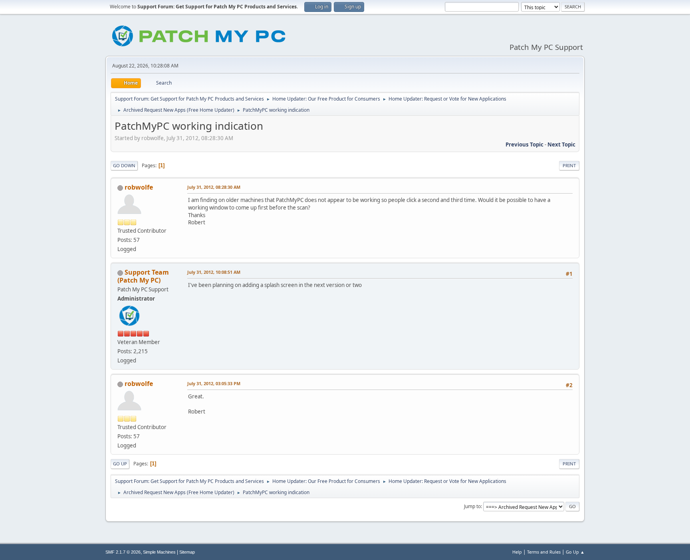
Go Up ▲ (575, 552)
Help (517, 552)
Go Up (120, 464)
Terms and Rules (544, 552)
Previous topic (524, 144)
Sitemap (187, 552)
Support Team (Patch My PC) (143, 276)
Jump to (472, 506)
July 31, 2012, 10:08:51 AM (213, 272)
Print (569, 165)
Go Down (124, 165)
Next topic (561, 144)
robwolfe (139, 187)
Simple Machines (159, 552)
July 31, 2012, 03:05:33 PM (213, 383)
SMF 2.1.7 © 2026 (123, 552)
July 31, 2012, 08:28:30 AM (213, 187)
